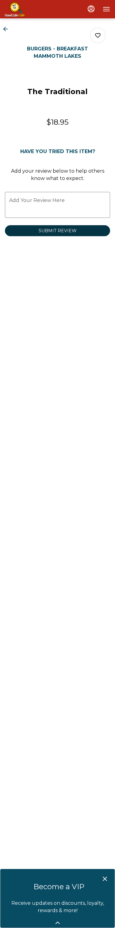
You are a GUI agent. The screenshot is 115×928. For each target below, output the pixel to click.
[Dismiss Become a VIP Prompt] (105, 878)
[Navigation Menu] (106, 9)
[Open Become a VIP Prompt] (57, 922)
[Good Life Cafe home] (32, 9)
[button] (7, 29)
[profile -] (91, 9)
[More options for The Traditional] (97, 35)
